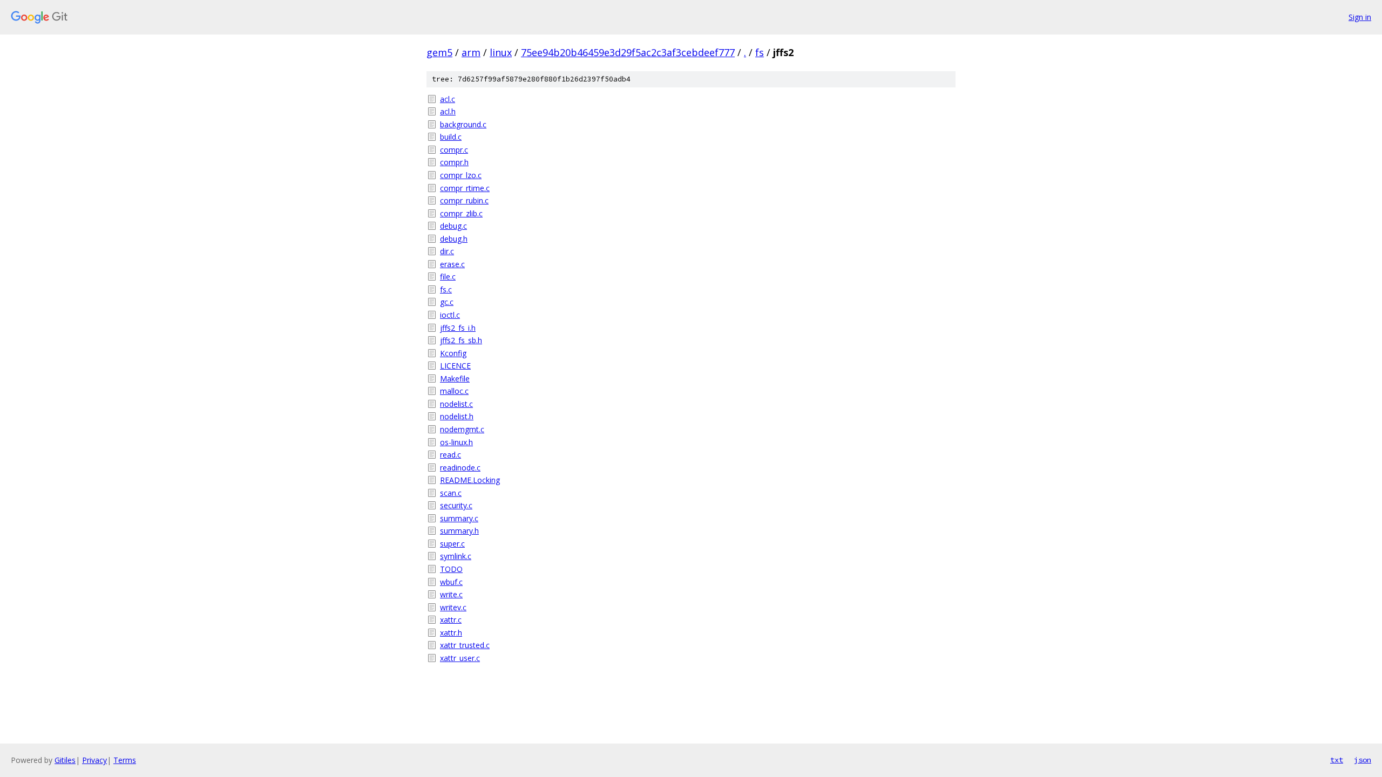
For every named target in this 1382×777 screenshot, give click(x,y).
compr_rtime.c (465, 188)
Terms (124, 760)
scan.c (451, 493)
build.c (451, 137)
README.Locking (470, 480)
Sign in (1360, 17)
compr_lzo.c (461, 175)
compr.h (454, 162)
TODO (451, 569)
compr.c (454, 150)
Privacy (94, 760)
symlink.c (455, 556)
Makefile (455, 378)
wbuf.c (451, 582)
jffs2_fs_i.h (458, 328)
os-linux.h (456, 442)
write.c (451, 594)
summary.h (459, 531)
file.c (448, 276)
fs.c (446, 289)
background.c (463, 124)
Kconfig (453, 353)
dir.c (447, 251)
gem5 (439, 52)
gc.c (446, 302)
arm (471, 52)
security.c (456, 505)
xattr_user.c (460, 658)
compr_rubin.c (464, 200)
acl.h (448, 111)
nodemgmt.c (462, 429)
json (1362, 760)
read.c (450, 454)
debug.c (453, 226)
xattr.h (451, 633)
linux (501, 52)
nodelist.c (456, 404)
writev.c (453, 607)
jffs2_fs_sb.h (461, 340)
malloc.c (454, 391)
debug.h (454, 239)
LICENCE (455, 365)
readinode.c (460, 467)
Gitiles (65, 760)
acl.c (447, 99)
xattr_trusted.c (465, 645)
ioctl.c (450, 315)
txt (1336, 760)
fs (759, 52)
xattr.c (451, 620)
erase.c (452, 264)
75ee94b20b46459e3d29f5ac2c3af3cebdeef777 (628, 52)
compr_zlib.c (461, 213)
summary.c (459, 518)
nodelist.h (456, 416)
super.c (452, 544)
